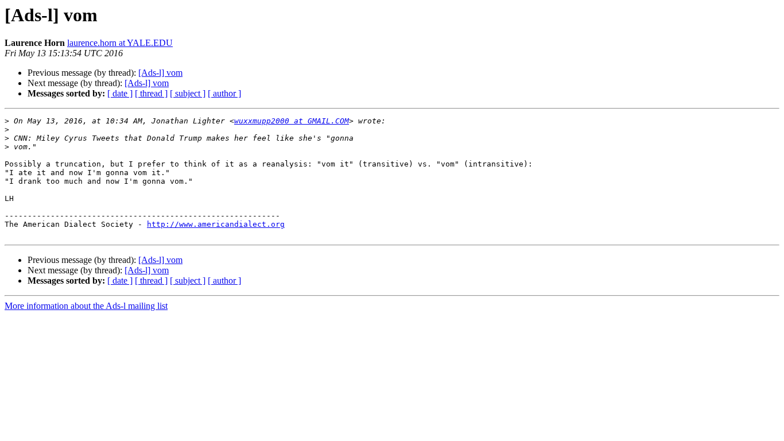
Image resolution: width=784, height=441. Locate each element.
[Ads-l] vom (160, 73)
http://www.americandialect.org (216, 224)
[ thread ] (151, 93)
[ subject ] (187, 93)
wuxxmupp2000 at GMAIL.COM (291, 121)
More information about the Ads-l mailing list (86, 306)
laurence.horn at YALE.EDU (120, 43)
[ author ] (224, 93)
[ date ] (120, 93)
